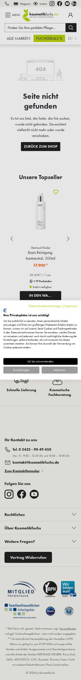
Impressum (71, 306)
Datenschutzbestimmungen (45, 306)
